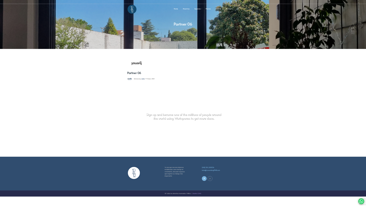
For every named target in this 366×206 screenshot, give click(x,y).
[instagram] (210, 178)
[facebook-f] (204, 178)
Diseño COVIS (197, 193)
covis (143, 79)
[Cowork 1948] (132, 9)
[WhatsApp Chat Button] (361, 201)
